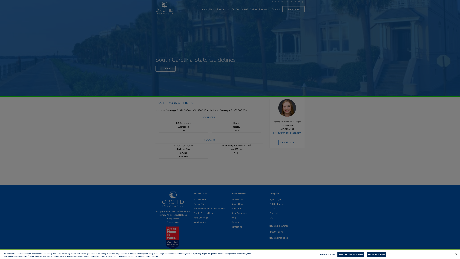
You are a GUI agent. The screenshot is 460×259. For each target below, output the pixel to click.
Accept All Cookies (376, 254)
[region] (230, 254)
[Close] (456, 254)
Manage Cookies (327, 254)
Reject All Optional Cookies (351, 254)
